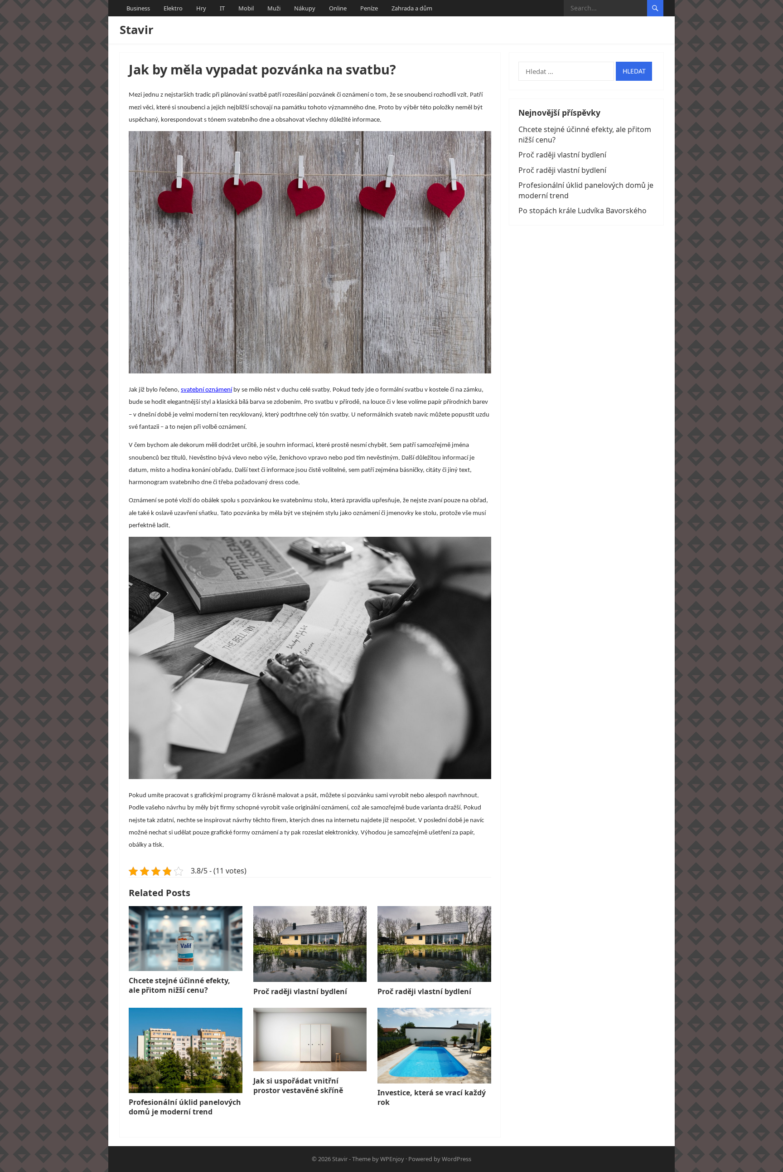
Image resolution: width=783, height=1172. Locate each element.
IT (222, 8)
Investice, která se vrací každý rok (431, 1097)
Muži (273, 8)
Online (338, 8)
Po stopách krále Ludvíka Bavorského (582, 211)
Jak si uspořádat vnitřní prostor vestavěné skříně (298, 1085)
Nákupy (304, 8)
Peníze (369, 8)
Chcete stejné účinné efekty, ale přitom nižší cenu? (179, 985)
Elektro (173, 8)
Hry (201, 8)
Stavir (137, 30)
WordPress (456, 1159)
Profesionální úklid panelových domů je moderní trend (185, 1107)
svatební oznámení (206, 390)
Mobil (246, 8)
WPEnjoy (392, 1159)
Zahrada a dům (412, 8)
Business (138, 8)
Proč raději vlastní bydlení (300, 991)
